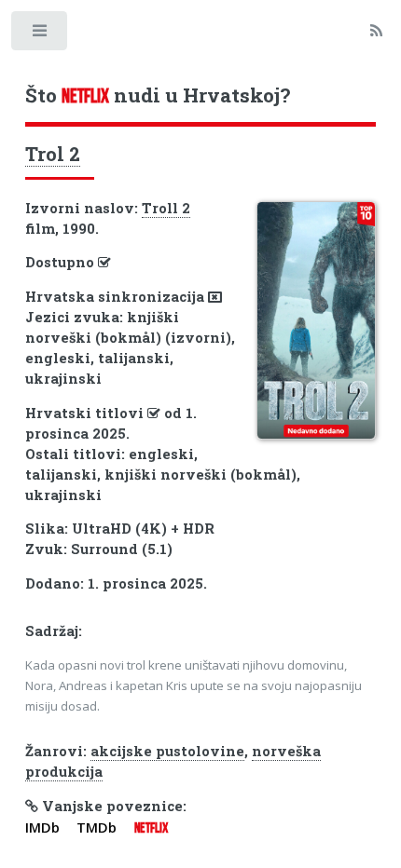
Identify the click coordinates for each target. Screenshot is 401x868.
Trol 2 (52, 154)
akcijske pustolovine (167, 751)
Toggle (40, 35)
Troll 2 (166, 208)
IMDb (42, 827)
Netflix (151, 828)
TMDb (96, 827)
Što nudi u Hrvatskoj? (157, 95)
